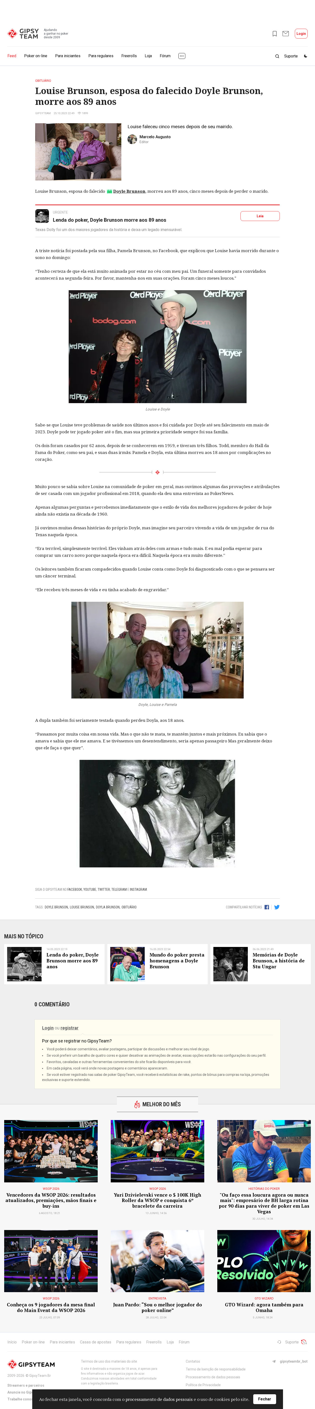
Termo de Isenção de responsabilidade (216, 1369)
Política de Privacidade (203, 1385)
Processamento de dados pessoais (213, 1377)
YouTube (89, 889)
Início (12, 1342)
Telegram (119, 889)
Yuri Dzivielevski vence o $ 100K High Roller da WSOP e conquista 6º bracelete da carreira (157, 1200)
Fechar (264, 1399)
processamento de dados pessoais (159, 1399)
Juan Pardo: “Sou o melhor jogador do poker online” (157, 1307)
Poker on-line (35, 56)
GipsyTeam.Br (40, 1376)
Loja (148, 56)
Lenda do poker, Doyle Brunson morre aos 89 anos (109, 220)
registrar (70, 1027)
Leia (260, 216)
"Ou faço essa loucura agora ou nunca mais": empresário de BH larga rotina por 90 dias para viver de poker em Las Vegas (264, 1203)
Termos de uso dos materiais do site (109, 1361)
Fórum (165, 56)
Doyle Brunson (129, 191)
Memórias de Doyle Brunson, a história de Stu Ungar (279, 961)
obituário (129, 907)
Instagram (138, 889)
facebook (74, 889)
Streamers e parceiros (25, 1385)
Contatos (193, 1361)
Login (301, 34)
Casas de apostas (95, 1342)
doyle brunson (56, 907)
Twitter (104, 889)
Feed (11, 56)
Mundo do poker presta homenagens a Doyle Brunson (177, 961)
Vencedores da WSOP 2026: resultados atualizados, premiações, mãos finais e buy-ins (50, 1200)
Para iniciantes (67, 56)
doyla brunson (108, 907)
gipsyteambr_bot (294, 1361)
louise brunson (82, 907)
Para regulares (100, 56)
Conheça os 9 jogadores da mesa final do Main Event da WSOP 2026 (51, 1307)
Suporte (292, 1342)
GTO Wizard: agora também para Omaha (264, 1307)
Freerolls (129, 56)
